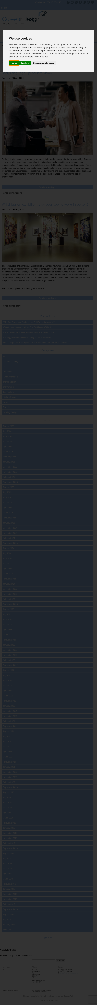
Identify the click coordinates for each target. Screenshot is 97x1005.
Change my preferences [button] (43, 63)
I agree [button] (14, 63)
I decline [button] (25, 63)
